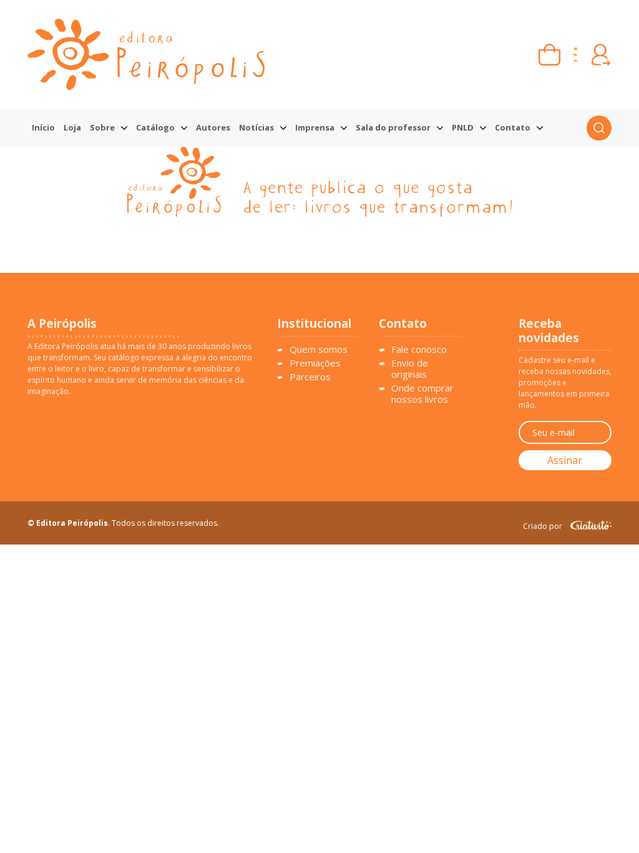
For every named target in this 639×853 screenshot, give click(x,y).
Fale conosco (419, 349)
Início (43, 127)
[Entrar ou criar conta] (601, 55)
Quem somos (319, 349)
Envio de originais (409, 368)
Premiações (315, 362)
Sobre (102, 127)
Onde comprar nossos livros (422, 393)
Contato (512, 127)
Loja (72, 127)
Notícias (256, 127)
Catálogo (155, 127)
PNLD (463, 127)
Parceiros (310, 376)
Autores (213, 127)
